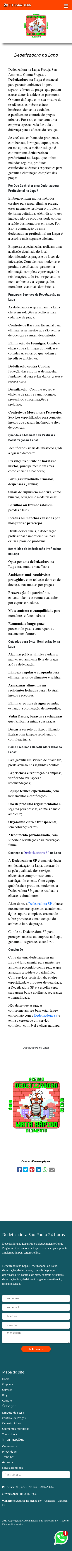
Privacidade (9, 1451)
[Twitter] (26, 1170)
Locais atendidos (12, 1467)
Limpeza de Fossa (13, 1412)
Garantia (7, 1462)
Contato (7, 1400)
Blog (5, 1395)
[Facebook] (20, 1170)
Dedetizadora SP (36, 852)
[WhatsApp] (45, 1170)
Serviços (7, 1389)
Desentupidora (11, 1423)
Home (5, 1379)
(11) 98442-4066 (18, 5)
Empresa (7, 1384)
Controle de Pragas (14, 1418)
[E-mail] (52, 1170)
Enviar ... (37, 1348)
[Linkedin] (39, 1170)
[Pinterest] (33, 1170)
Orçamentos (9, 1446)
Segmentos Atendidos (15, 1428)
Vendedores (9, 1434)
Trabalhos (8, 1457)
